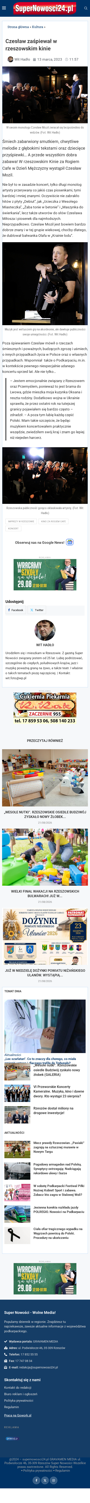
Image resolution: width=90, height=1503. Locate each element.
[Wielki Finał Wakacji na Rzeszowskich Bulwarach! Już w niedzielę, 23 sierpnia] (45, 857)
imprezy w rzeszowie (21, 521)
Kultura (37, 27)
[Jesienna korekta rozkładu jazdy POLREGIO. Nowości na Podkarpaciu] (17, 1214)
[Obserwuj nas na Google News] (69, 544)
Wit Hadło (45, 645)
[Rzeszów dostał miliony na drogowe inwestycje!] (17, 1114)
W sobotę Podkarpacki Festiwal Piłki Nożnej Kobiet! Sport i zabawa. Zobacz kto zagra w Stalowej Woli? (58, 1190)
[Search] (86, 8)
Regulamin (62, 1470)
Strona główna (18, 27)
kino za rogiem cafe (53, 521)
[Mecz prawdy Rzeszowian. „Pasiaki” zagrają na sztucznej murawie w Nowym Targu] (17, 1149)
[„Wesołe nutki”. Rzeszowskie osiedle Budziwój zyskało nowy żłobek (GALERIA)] (45, 777)
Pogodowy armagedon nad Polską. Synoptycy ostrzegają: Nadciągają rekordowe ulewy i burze (57, 1169)
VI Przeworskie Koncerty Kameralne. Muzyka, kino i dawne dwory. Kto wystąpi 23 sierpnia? (58, 1091)
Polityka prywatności (37, 1470)
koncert (13, 528)
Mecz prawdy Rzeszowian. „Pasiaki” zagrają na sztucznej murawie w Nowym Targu (58, 1147)
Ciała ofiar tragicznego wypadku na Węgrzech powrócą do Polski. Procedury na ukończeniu (57, 1233)
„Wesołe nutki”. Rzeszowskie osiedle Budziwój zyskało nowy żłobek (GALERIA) (56, 1070)
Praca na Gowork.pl (17, 1415)
